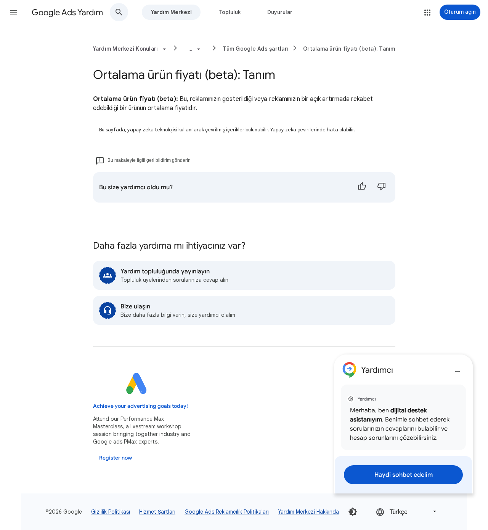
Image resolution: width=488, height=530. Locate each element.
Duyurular (279, 12)
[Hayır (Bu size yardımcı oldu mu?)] (381, 187)
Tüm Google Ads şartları (256, 48)
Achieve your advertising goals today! (140, 406)
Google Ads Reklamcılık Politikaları (227, 511)
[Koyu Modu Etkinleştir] (353, 512)
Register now (115, 458)
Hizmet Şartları (157, 511)
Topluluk (229, 12)
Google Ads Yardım (67, 12)
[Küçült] (457, 368)
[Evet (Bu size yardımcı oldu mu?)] (361, 187)
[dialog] (403, 423)
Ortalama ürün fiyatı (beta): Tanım (349, 48)
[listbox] (407, 511)
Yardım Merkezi (171, 12)
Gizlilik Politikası (110, 511)
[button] (14, 12)
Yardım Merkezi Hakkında (308, 511)
